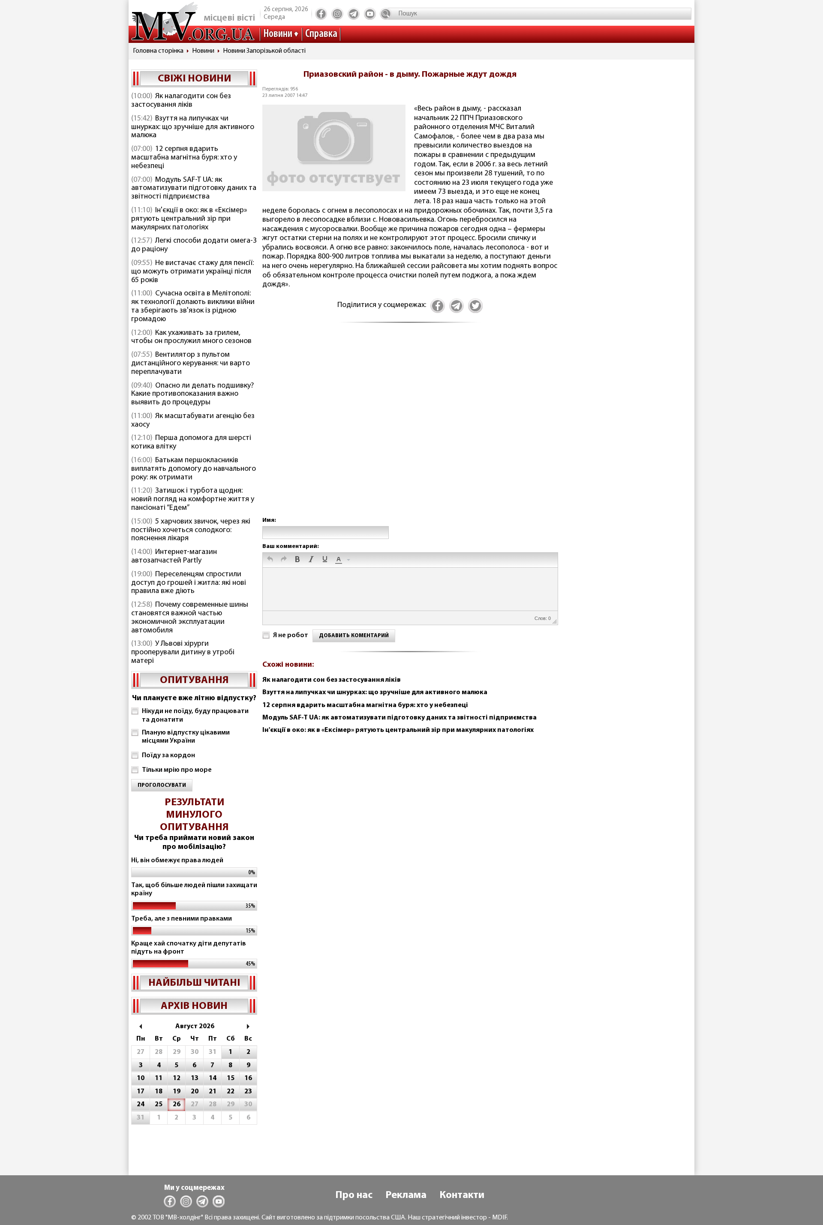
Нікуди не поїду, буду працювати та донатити (195, 715)
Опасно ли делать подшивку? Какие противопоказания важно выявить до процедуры (192, 394)
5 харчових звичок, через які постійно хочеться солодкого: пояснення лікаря (190, 530)
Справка (321, 34)
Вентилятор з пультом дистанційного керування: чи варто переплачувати (190, 363)
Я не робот (290, 635)
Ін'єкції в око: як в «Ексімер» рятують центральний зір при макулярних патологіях (189, 219)
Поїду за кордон (168, 755)
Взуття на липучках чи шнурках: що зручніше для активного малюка (192, 127)
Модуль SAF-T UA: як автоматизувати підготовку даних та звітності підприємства (193, 188)
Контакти (461, 1195)
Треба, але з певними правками (181, 918)
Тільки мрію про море (177, 770)
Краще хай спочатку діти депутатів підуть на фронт (188, 947)
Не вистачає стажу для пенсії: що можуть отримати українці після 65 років (192, 271)
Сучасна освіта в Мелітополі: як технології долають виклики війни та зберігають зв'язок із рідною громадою (193, 306)
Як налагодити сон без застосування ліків (181, 101)
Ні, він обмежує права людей (177, 860)
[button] (270, 560)
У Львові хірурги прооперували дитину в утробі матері (182, 652)
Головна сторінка (158, 51)
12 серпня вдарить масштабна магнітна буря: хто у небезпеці (184, 157)
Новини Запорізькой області (264, 51)
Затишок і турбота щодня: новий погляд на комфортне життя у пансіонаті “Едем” (192, 499)
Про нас (353, 1195)
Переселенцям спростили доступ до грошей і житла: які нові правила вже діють (188, 583)
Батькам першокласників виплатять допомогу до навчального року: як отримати (193, 469)
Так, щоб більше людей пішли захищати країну (194, 889)
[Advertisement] (409, 428)
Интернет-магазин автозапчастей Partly (174, 556)
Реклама (406, 1195)
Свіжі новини (194, 79)
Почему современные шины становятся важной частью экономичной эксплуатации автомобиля (189, 617)
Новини (277, 34)
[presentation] (270, 560)
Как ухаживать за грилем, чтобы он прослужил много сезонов (191, 337)
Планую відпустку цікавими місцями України (186, 736)
